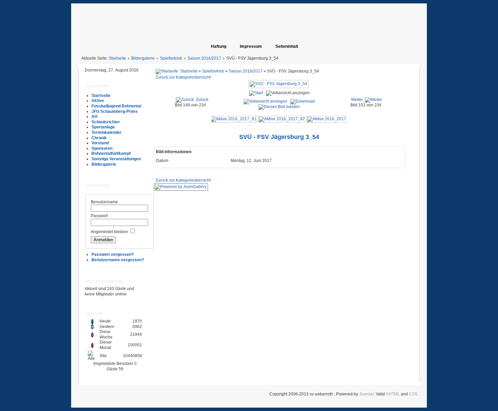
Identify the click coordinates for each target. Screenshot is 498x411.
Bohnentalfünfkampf (111, 153)
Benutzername (104, 202)
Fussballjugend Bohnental (116, 106)
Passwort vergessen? (112, 254)
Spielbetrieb (171, 58)
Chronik (99, 138)
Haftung (218, 46)
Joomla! (366, 394)
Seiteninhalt (286, 46)
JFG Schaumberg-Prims (114, 111)
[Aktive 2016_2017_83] (330, 119)
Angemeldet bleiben (109, 231)
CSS (413, 394)
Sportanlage (103, 127)
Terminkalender (106, 132)
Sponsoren (101, 148)
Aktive (97, 100)
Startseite (117, 58)
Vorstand (100, 143)
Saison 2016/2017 (204, 58)
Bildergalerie (143, 58)
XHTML (393, 394)
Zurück (202, 99)
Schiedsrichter (105, 122)
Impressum (251, 46)
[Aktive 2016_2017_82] (282, 119)
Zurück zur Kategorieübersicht (183, 77)
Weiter (357, 99)
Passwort (99, 215)
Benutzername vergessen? (117, 260)
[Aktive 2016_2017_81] (233, 119)
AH (94, 116)
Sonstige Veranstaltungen (116, 159)
